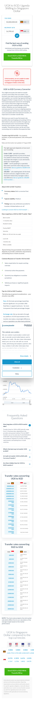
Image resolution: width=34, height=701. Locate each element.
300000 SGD (11, 608)
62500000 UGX (10, 496)
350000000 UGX (11, 532)
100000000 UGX (11, 501)
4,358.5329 (25, 653)
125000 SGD (11, 589)
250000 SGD (11, 605)
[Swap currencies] (17, 35)
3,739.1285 (17, 653)
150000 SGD (11, 593)
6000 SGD (11, 559)
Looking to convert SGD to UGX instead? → (15, 209)
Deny (17, 374)
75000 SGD (11, 578)
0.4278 (29, 661)
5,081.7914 (10, 653)
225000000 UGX (11, 521)
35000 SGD (11, 570)
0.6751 (23, 658)
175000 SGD (11, 597)
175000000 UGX (11, 513)
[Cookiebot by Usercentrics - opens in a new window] (24, 325)
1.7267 (10, 661)
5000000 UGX (10, 486)
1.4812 (23, 661)
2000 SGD (11, 555)
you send (8, 18)
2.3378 (29, 658)
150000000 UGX (11, 509)
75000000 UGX (10, 498)
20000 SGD (11, 566)
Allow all (17, 362)
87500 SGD (11, 582)
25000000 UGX (10, 491)
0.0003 (18, 650)
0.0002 (10, 650)
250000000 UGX (11, 524)
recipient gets (10, 27)
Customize (16, 368)
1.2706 (16, 661)
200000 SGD (11, 601)
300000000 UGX (11, 528)
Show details (24, 356)
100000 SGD (11, 585)
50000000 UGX (10, 493)
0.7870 (16, 658)
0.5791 (10, 658)
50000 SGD (11, 574)
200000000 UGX (11, 517)
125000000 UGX (11, 505)
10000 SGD (11, 563)
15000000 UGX (10, 488)
